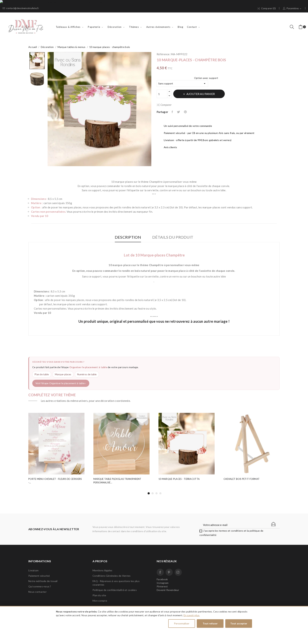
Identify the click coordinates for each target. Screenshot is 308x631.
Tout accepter (238, 623)
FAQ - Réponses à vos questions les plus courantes (116, 583)
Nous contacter (37, 591)
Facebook (160, 572)
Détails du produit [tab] (172, 237)
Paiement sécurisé (39, 575)
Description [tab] (128, 237)
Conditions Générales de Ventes (111, 575)
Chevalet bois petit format (242, 478)
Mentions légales (102, 570)
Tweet (178, 112)
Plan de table (42, 374)
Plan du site (99, 595)
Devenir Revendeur (168, 589)
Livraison (33, 570)
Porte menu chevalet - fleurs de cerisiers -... (55, 480)
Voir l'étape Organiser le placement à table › (60, 383)
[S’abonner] (273, 524)
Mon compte (100, 600)
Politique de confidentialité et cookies (115, 589)
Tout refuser (210, 623)
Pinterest (185, 112)
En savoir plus (191, 615)
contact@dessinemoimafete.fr (22, 8)
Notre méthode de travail (43, 581)
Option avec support (206, 77)
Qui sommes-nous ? (39, 586)
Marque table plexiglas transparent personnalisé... (117, 480)
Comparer (165, 104)
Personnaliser (181, 623)
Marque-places (63, 374)
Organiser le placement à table (88, 367)
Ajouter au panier (200, 93)
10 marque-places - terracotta (179, 478)
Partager (172, 112)
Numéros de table (86, 374)
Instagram (178, 572)
